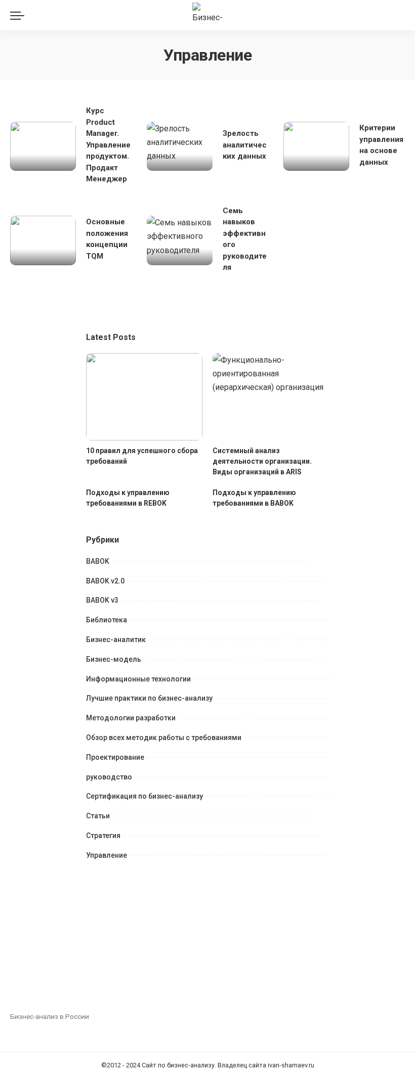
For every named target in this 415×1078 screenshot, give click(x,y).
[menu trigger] (19, 15)
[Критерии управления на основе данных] (316, 146)
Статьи (98, 816)
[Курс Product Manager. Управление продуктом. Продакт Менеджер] (43, 146)
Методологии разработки (131, 718)
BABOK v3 (102, 600)
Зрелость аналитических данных (245, 145)
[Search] (399, 15)
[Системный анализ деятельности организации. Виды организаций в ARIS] (271, 396)
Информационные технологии (138, 679)
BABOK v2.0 (105, 581)
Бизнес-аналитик (116, 639)
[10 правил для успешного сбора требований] (144, 396)
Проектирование (115, 757)
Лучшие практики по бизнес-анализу (149, 698)
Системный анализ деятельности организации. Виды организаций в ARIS (262, 461)
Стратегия (103, 835)
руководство (109, 777)
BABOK (97, 561)
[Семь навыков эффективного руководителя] (180, 240)
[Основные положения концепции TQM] (43, 240)
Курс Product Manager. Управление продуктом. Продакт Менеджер (108, 144)
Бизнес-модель (113, 659)
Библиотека (106, 620)
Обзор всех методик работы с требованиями (163, 737)
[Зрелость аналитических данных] (180, 146)
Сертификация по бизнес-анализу (144, 796)
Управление (106, 855)
